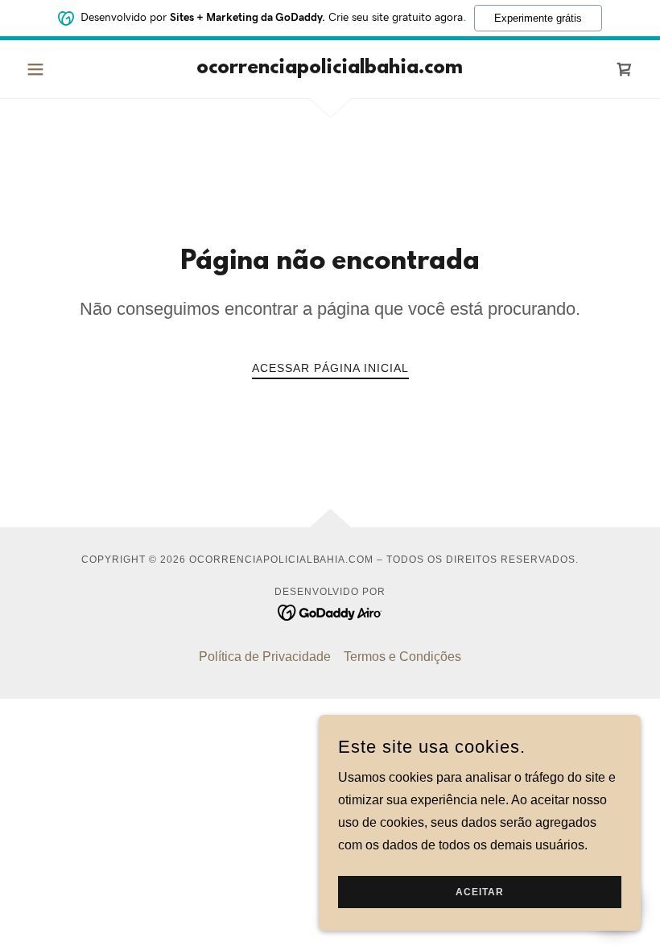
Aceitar (480, 892)
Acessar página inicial (330, 367)
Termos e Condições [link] (402, 656)
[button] (66, 69)
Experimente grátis (538, 18)
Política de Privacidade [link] (265, 656)
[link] (330, 69)
